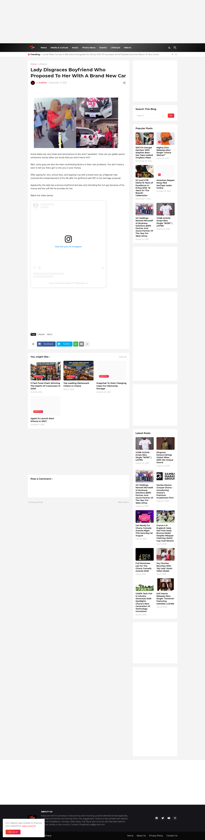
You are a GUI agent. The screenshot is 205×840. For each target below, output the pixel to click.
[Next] (176, 54)
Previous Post (36, 502)
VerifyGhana (45, 835)
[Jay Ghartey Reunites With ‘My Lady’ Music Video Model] (165, 554)
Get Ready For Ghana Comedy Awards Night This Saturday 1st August (144, 530)
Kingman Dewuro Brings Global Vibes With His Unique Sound (164, 457)
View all (122, 357)
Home (34, 64)
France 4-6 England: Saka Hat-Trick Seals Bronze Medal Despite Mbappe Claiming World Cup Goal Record (165, 533)
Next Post (123, 502)
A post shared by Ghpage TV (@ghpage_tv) (68, 283)
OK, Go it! (13, 832)
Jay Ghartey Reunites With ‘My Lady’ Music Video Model (164, 567)
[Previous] (172, 54)
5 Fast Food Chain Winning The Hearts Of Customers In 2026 (45, 386)
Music (75, 47)
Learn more (27, 826)
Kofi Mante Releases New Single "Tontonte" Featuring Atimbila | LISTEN (165, 598)
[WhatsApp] (75, 344)
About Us (141, 835)
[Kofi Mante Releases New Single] (165, 584)
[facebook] (156, 818)
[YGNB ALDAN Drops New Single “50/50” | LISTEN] (145, 443)
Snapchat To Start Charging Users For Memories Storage (111, 386)
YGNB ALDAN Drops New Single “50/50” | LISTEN (164, 222)
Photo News (89, 47)
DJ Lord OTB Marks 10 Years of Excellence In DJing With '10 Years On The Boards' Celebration (144, 188)
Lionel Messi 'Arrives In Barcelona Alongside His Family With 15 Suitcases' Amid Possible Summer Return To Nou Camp (101, 54)
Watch (127, 47)
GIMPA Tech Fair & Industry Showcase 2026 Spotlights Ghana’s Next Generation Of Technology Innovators (144, 602)
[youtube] (169, 818)
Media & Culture (59, 47)
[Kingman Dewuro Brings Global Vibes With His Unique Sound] (165, 443)
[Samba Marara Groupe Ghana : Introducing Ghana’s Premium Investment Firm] (165, 476)
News (44, 47)
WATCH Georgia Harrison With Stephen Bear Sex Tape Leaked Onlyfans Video (144, 152)
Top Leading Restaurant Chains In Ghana (76, 384)
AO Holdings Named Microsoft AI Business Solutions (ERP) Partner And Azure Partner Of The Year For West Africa (144, 227)
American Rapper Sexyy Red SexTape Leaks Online (165, 184)
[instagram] (175, 818)
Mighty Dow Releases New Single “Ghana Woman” (163, 151)
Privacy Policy (156, 835)
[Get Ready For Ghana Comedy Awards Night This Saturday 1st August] (145, 516)
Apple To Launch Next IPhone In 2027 (42, 420)
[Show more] (87, 344)
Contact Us (172, 835)
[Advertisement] (102, 21)
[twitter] (162, 818)
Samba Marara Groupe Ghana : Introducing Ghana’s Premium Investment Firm (165, 491)
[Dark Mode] (169, 47)
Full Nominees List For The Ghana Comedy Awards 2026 (143, 567)
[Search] (175, 47)
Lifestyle (115, 47)
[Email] (81, 344)
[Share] (124, 83)
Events (103, 47)
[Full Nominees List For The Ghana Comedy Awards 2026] (145, 554)
